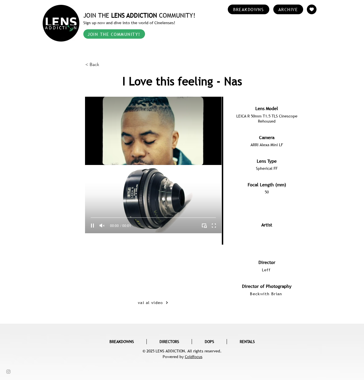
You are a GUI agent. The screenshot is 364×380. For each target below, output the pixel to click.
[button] (104, 64)
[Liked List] (312, 9)
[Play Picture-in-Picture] (204, 225)
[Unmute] (102, 225)
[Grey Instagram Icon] (8, 371)
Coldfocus (193, 356)
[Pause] (92, 225)
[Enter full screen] (214, 225)
